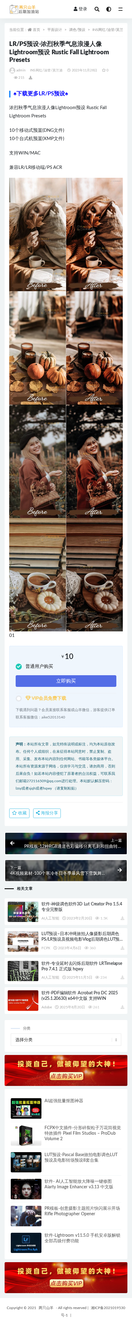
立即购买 (66, 681)
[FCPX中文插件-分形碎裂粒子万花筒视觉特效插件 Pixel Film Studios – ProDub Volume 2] (26, 1135)
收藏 (22, 813)
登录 (83, 9)
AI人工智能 (50, 918)
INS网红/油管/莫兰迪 (109, 30)
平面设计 (54, 30)
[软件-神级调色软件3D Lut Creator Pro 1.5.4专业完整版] (23, 911)
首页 (36, 30)
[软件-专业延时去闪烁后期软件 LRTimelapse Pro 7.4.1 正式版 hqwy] (23, 971)
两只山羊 (46, 1308)
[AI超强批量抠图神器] (26, 1108)
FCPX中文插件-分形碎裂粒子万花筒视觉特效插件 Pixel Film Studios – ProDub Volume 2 (83, 1133)
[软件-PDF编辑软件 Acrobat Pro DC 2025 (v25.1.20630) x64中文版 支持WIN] (23, 1000)
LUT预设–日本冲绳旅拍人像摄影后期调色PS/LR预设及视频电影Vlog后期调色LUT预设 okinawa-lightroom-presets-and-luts (82, 939)
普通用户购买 (39, 666)
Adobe (46, 1007)
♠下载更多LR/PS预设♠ (41, 94)
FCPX (45, 948)
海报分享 (49, 813)
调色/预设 (77, 30)
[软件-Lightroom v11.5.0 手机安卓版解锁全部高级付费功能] (26, 1243)
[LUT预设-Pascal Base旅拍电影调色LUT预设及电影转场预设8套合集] (26, 1162)
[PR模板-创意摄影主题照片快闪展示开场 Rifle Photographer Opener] (26, 1216)
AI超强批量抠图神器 (64, 1101)
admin (20, 70)
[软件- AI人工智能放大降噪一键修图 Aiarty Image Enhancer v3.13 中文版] (26, 1189)
